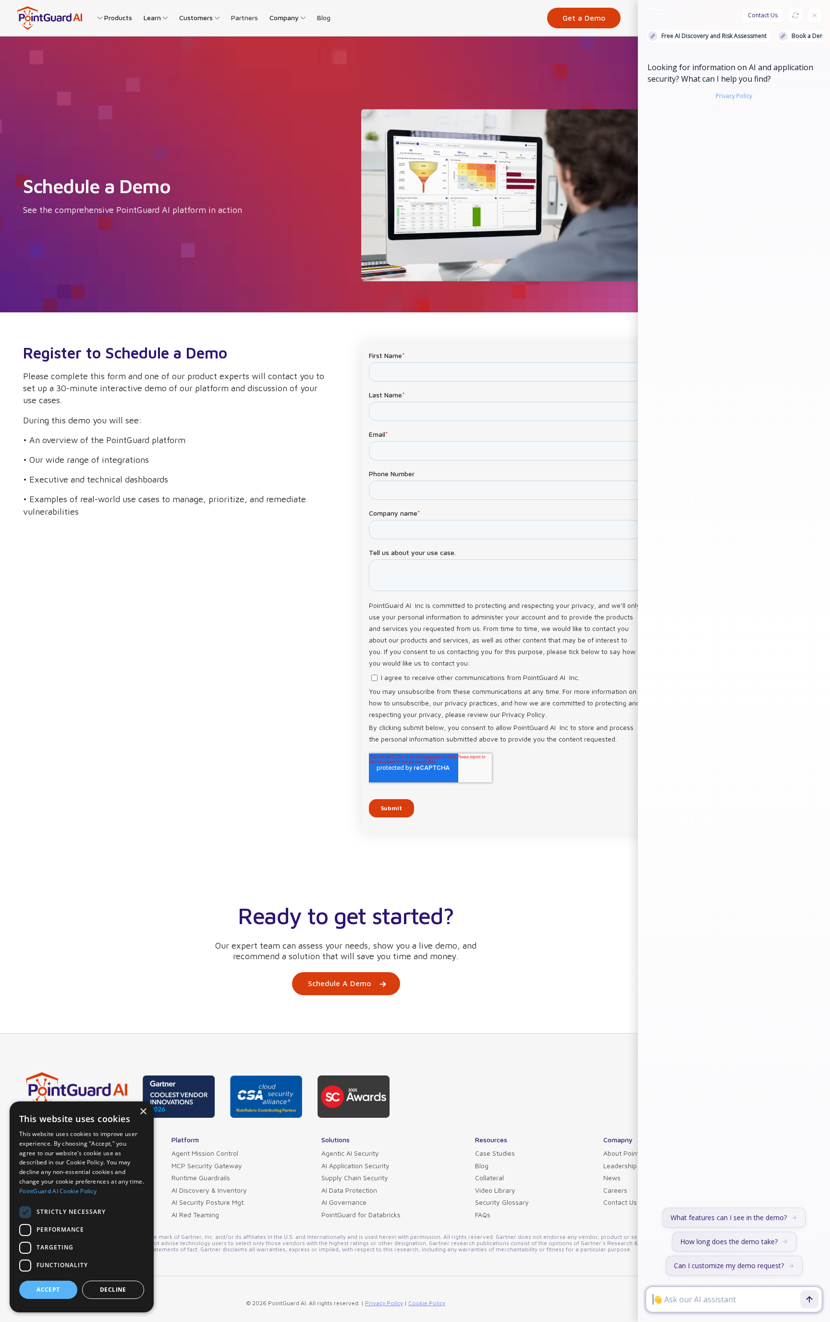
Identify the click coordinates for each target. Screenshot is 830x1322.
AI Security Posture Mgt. (208, 1202)
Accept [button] (48, 1289)
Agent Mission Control (204, 1153)
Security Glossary (502, 1202)
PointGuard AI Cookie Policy (58, 1191)
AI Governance (343, 1202)
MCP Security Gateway (206, 1165)
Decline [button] (113, 1289)
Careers (615, 1190)
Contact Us (620, 1202)
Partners (244, 17)
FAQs (482, 1215)
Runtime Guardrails (200, 1178)
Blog (323, 17)
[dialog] (82, 1206)
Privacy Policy (384, 1303)
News (612, 1178)
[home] (49, 18)
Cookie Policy (426, 1303)
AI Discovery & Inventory (209, 1190)
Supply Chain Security (354, 1178)
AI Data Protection (349, 1190)
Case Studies (495, 1153)
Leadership (620, 1165)
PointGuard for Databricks (361, 1215)
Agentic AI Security (350, 1153)
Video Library (495, 1190)
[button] (115, 18)
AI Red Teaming (195, 1215)
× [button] (142, 1111)
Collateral (489, 1178)
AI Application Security (355, 1165)
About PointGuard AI (634, 1153)
